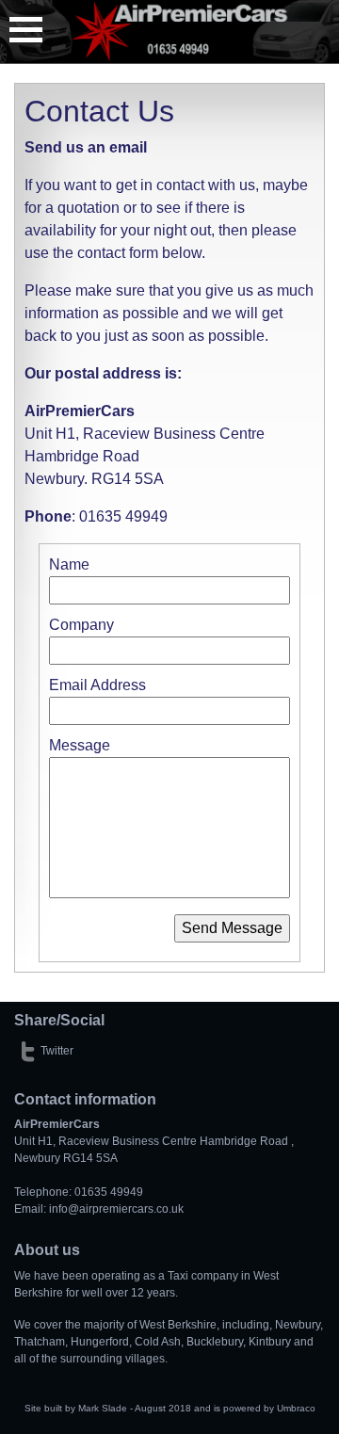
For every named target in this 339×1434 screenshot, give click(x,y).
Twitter (56, 1050)
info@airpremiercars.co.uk (116, 1209)
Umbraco (296, 1408)
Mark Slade (102, 1408)
